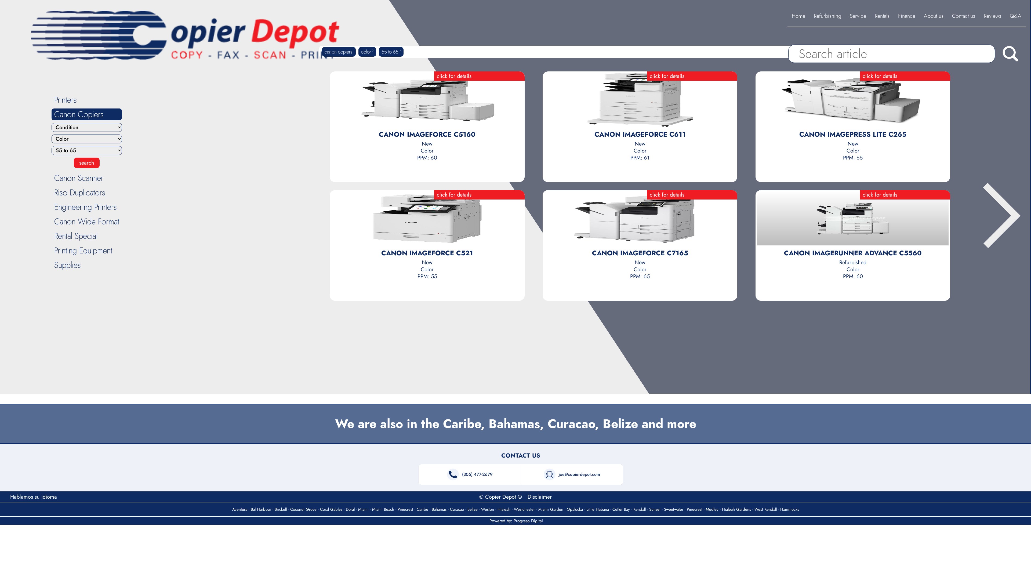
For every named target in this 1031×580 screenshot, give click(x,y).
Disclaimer (540, 497)
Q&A (1015, 16)
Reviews (992, 16)
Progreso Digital (528, 521)
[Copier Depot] (185, 35)
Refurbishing (827, 16)
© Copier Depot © (501, 497)
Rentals (882, 16)
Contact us (963, 16)
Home (798, 16)
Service (858, 16)
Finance (906, 16)
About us (933, 16)
